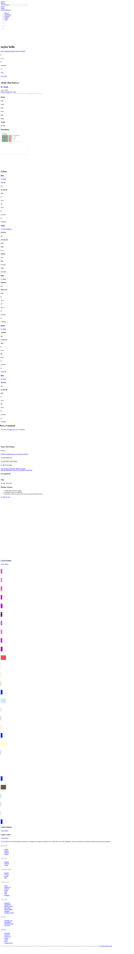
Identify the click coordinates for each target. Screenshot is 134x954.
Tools (6, 19)
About (3, 929)
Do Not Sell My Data (106, 946)
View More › (5, 564)
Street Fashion (8, 909)
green (3, 325)
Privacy (6, 938)
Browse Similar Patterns (8, 51)
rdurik (5, 87)
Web (5, 893)
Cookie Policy (8, 943)
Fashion (6, 889)
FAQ (5, 941)
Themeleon (7, 922)
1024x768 (15, 470)
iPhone (24, 468)
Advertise (7, 933)
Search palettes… (6, 5)
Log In (3, 1)
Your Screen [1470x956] (8, 468)
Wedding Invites (9, 913)
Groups (6, 874)
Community (7, 14)
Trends (6, 18)
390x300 (3, 470)
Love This (4, 76)
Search (3, 6)
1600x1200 (29, 470)
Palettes (6, 851)
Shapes (6, 854)
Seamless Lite (8, 920)
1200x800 (22, 470)
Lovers (6, 876)
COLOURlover (7, 229)
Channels (7, 16)
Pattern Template (5, 92)
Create (2, 8)
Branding (7, 903)
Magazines (7, 908)
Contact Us (7, 936)
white (3, 225)
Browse (6, 13)
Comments (3, 65)
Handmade (7, 904)
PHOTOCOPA (8, 924)
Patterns (6, 852)
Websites (6, 911)
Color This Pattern (20, 51)
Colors (6, 849)
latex (14, 92)
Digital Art (7, 887)
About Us (7, 935)
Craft (5, 885)
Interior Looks (8, 906)
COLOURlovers (5, 10)
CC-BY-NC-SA (5, 497)
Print (5, 892)
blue (2, 175)
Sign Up (3, 3)
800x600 (9, 470)
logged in (11, 429)
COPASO (7, 925)
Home (6, 890)
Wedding (7, 895)
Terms (6, 939)
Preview (18, 468)
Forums (6, 873)
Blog (5, 878)
